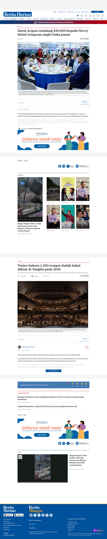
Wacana (52, 19)
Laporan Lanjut (53, 370)
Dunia (29, 19)
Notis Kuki (6, 527)
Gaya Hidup (44, 19)
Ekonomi (36, 19)
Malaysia (21, 19)
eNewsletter (71, 12)
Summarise (23, 276)
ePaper (78, 12)
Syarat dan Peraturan (9, 523)
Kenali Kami (7, 521)
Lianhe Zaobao (71, 525)
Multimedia (79, 19)
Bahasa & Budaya (69, 19)
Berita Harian (71, 527)
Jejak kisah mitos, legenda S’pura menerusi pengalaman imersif (47, 406)
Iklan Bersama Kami (9, 535)
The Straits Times (72, 522)
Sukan (59, 19)
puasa (25, 160)
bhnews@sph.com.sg (38, 533)
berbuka (20, 160)
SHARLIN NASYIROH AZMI (28, 347)
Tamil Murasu (71, 529)
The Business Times (73, 523)
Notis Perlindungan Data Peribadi (12, 525)
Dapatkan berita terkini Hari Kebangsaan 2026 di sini (55, 22)
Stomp (69, 530)
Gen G (88, 19)
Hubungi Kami (7, 519)
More (95, 19)
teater (19, 415)
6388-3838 (32, 524)
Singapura (14, 19)
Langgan (97, 11)
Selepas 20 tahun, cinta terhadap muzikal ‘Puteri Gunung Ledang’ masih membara (51, 398)
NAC (25, 415)
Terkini (7, 19)
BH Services (7, 529)
